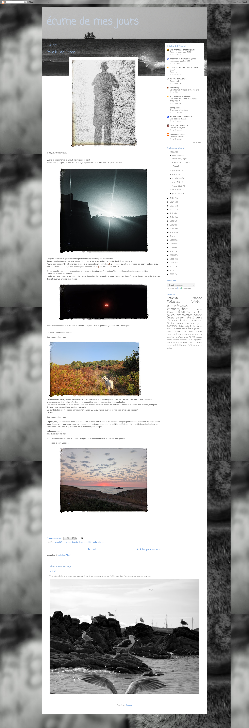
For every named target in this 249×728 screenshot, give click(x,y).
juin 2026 (176, 174)
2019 (172, 221)
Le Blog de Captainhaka (179, 125)
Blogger (129, 705)
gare (199, 323)
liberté (190, 318)
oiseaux (199, 345)
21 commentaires (54, 538)
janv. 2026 (177, 193)
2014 (172, 240)
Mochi (199, 342)
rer (200, 320)
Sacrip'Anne (175, 107)
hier (179, 315)
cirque (199, 318)
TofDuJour (174, 302)
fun (194, 326)
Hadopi (169, 331)
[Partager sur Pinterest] (75, 538)
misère (178, 331)
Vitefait (101, 542)
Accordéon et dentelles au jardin (183, 58)
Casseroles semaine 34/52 (180, 52)
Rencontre (171, 334)
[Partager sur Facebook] (73, 538)
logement (179, 337)
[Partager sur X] (70, 538)
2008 (172, 263)
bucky (169, 348)
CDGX (190, 340)
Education (177, 329)
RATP (190, 345)
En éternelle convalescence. (181, 116)
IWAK (169, 329)
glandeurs (181, 318)
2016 (172, 232)
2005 (172, 274)
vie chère (188, 331)
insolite (75, 542)
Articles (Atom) (65, 555)
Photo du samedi (177, 136)
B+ (191, 326)
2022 (172, 209)
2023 (172, 206)
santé (169, 339)
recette (185, 342)
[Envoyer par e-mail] (64, 538)
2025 (172, 198)
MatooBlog (174, 87)
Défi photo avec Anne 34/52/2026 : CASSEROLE (184, 100)
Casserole (174, 72)
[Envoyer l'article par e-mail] (81, 538)
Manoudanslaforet (177, 134)
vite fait (192, 342)
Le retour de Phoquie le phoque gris (184, 90)
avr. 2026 (176, 182)
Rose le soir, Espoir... (62, 52)
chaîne (199, 337)
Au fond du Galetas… (178, 79)
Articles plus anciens (149, 549)
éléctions (171, 323)
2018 (172, 225)
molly (95, 542)
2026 (172, 152)
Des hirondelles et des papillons (182, 50)
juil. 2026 (176, 170)
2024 (172, 202)
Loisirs (198, 309)
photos (193, 320)
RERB (199, 334)
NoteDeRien (184, 312)
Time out (175, 166)
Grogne (170, 318)
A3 (190, 337)
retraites (183, 340)
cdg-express (197, 329)
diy (194, 345)
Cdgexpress (197, 340)
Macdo (169, 342)
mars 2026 (177, 186)
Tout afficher (197, 143)
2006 (172, 270)
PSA (194, 334)
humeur (198, 315)
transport (187, 315)
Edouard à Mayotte (177, 128)
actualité (58, 542)
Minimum (172, 320)
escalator (187, 334)
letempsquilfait (85, 542)
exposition (171, 337)
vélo (186, 323)
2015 (172, 236)
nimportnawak (177, 305)
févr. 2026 (177, 189)
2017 (172, 228)
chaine (192, 323)
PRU (194, 337)
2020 (172, 217)
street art (186, 329)
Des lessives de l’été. (178, 119)
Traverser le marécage (179, 110)
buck (181, 326)
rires (186, 337)
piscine (169, 345)
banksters (67, 542)
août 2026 (177, 155)
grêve (180, 342)
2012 (172, 247)
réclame (176, 340)
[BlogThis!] (67, 538)
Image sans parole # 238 (180, 61)
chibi (185, 320)
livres (199, 326)
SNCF (175, 342)
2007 (172, 266)
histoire (179, 334)
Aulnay (197, 298)
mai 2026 (176, 178)
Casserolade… (175, 81)
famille (199, 331)
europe (180, 323)
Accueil (92, 549)
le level (53, 571)
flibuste (171, 312)
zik (180, 320)
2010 (172, 255)
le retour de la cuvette (180, 162)
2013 (172, 244)
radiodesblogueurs (180, 345)
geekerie (171, 315)
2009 (172, 259)
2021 (172, 213)
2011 (172, 251)
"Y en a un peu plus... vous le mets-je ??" (184, 68)
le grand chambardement (180, 96)
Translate (187, 288)
